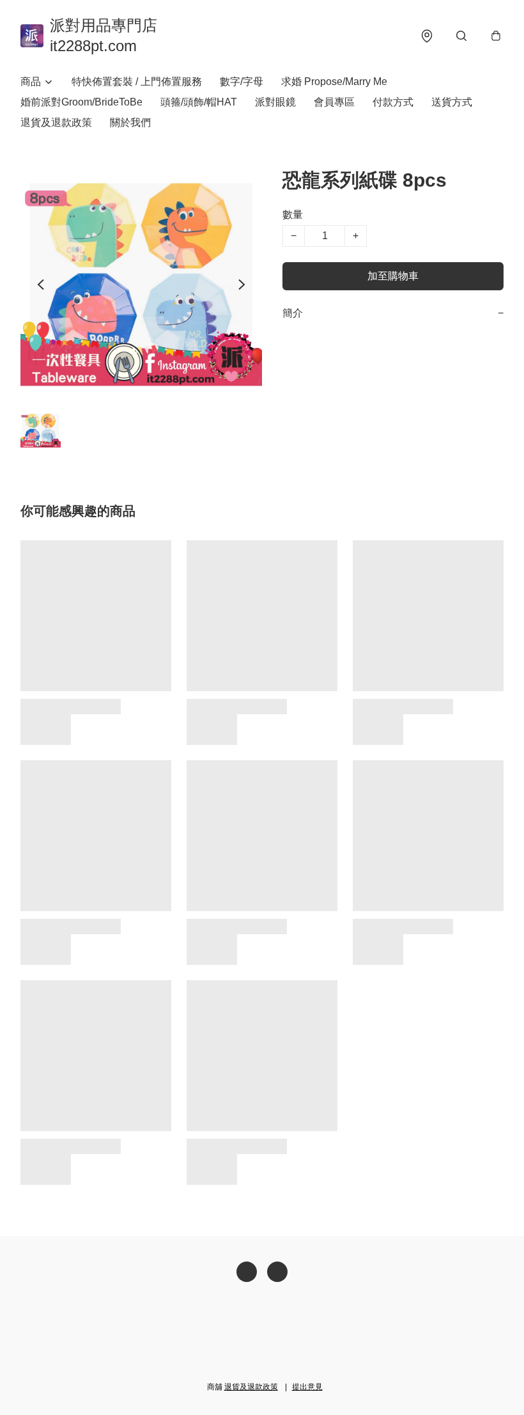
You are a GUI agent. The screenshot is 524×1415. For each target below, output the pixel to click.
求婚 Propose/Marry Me (334, 81)
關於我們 (130, 122)
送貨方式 (451, 102)
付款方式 (393, 102)
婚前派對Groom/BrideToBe (81, 102)
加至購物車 (393, 275)
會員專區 (334, 102)
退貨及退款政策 (56, 122)
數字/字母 (241, 81)
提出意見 (307, 1386)
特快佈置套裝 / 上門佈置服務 (137, 81)
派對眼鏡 (275, 102)
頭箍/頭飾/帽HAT (198, 102)
